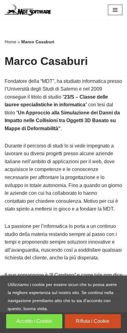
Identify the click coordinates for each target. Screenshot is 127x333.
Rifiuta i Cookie (92, 321)
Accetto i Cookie (34, 321)
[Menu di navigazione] (115, 10)
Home (10, 41)
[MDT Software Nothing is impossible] (28, 9)
